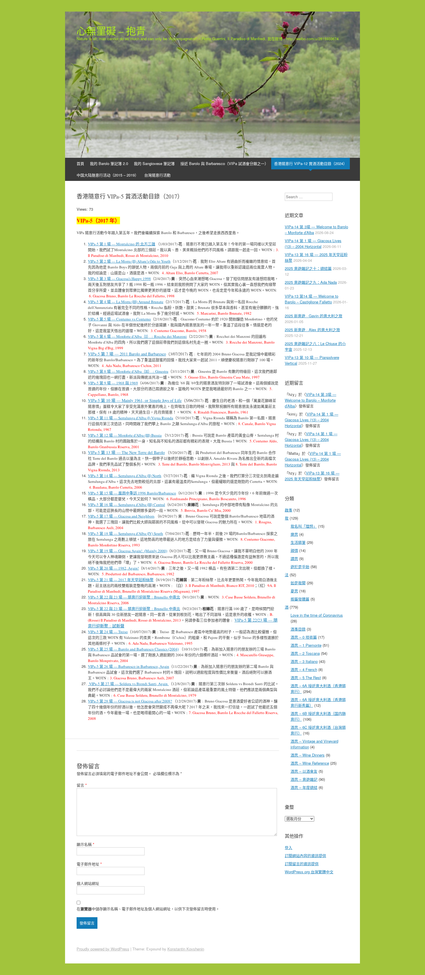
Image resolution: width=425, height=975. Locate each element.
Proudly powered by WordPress (103, 949)
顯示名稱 (85, 844)
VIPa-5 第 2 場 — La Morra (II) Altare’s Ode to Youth (129, 261)
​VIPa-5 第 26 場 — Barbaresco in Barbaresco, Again (128, 666)
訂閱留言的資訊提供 (302, 863)
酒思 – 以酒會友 (304, 771)
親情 (294, 550)
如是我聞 (298, 582)
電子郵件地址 (89, 864)
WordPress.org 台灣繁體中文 (309, 871)
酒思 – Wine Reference (310, 763)
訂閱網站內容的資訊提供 (305, 855)
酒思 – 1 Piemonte (306, 645)
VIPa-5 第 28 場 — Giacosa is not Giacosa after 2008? (130, 701)
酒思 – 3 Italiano (304, 661)
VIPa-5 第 (95, 278)
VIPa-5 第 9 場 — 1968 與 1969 (113, 382)
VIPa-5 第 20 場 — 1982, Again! (113, 568)
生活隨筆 (298, 542)
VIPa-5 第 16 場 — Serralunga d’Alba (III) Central (126, 504)
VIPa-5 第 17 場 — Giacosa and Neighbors (121, 516)
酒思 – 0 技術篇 (304, 637)
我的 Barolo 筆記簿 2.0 (109, 163)
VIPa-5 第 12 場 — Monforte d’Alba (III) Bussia (125, 435)
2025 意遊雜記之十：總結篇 (308, 268)
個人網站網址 (88, 883)
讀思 (294, 558)
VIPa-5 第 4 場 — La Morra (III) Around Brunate (125, 301)
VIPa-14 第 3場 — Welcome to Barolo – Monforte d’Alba (310, 400)
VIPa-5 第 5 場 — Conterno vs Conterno (119, 319)
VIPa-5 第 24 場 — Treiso (108, 631)
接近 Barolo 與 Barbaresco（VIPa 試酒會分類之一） (224, 163)
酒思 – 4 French (304, 669)
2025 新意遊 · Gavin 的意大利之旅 (313, 315)
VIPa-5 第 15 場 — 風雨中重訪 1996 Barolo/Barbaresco (132, 493)
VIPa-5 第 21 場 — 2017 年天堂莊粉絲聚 (121, 579)
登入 (288, 847)
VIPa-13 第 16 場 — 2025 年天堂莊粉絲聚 (312, 475)
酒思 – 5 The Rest (306, 677)
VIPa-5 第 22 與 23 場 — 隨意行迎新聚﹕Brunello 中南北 (134, 597)
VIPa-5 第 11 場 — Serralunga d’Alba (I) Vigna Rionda (130, 417)
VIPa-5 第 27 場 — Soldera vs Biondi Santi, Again (128, 683)
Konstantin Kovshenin (185, 949)
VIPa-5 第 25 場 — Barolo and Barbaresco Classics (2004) (133, 649)
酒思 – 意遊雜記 (304, 779)
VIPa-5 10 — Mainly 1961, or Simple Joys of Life (135, 400)
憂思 (294, 591)
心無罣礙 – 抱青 (111, 31)
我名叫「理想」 (304, 526)
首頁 (80, 163)
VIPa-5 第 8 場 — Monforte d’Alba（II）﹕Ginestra (128, 371)
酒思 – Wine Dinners (308, 755)
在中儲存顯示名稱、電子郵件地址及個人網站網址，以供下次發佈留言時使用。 (148, 908)
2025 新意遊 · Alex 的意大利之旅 (312, 329)
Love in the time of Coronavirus (317, 615)
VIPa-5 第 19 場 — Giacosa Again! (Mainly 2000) (127, 550)
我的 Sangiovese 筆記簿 (154, 163)
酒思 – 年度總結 (304, 787)
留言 (82, 785)
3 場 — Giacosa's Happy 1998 (127, 278)
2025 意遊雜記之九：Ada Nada (311, 282)
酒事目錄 (298, 629)
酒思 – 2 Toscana (305, 653)
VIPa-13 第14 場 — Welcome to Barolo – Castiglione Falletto (311, 299)
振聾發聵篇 (300, 599)
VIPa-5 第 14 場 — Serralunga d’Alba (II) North (124, 475)
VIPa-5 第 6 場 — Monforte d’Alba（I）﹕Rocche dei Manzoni (137, 336)
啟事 (288, 510)
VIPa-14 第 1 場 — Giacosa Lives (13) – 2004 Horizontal (313, 243)
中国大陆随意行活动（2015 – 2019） (107, 175)
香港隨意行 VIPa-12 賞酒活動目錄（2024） (310, 163)
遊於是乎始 (300, 566)
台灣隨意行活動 (157, 175)
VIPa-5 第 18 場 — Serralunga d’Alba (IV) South (125, 533)
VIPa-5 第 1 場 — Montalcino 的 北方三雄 (121, 243)
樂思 (294, 534)
